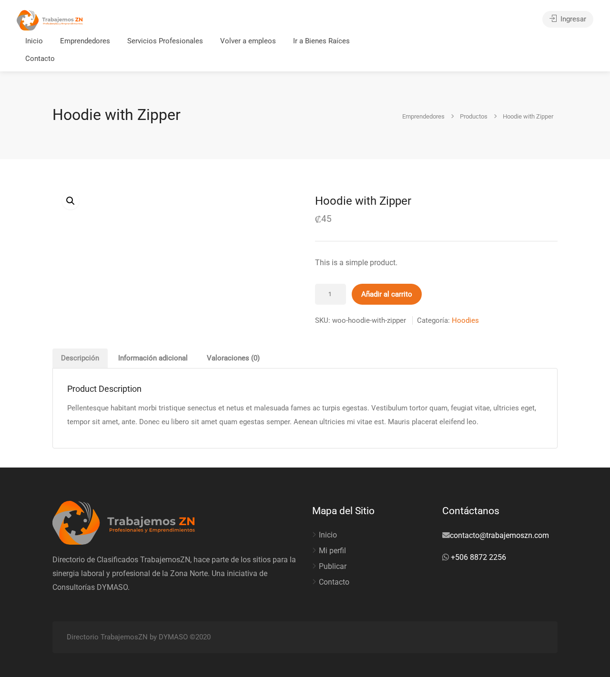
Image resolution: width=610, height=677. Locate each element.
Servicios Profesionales (165, 41)
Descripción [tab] (80, 358)
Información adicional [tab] (153, 358)
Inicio (34, 41)
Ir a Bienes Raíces (321, 41)
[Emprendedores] (50, 19)
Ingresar (572, 19)
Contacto (40, 58)
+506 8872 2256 (477, 557)
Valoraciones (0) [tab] (233, 358)
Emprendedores (85, 41)
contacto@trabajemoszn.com (499, 535)
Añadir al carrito (386, 294)
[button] (70, 200)
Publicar (332, 566)
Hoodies (465, 320)
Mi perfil (332, 550)
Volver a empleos (248, 41)
